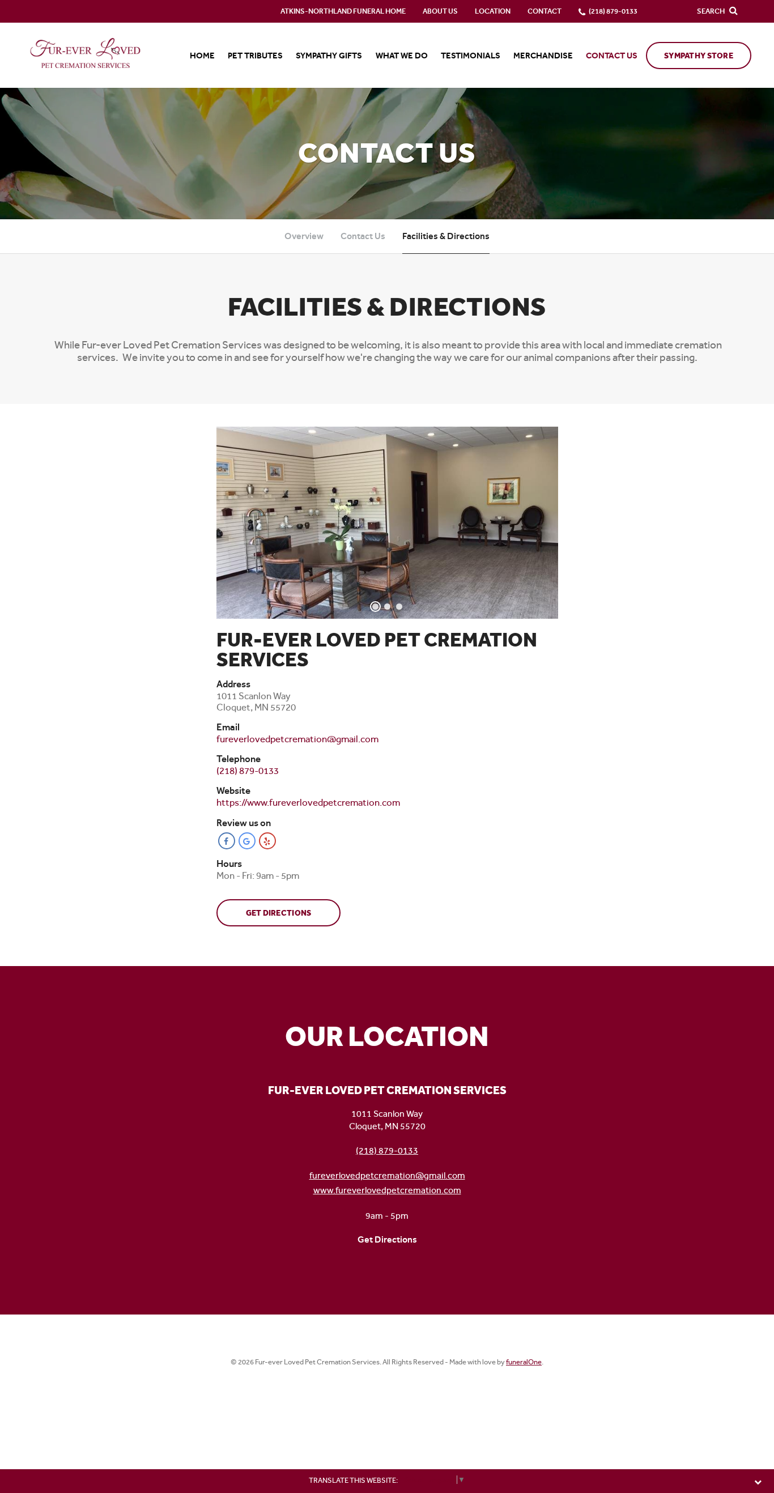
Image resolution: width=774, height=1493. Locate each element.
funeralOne (524, 1362)
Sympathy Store (698, 56)
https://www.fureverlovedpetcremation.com (308, 802)
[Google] (247, 840)
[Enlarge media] (387, 523)
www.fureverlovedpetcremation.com (387, 1190)
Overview (304, 236)
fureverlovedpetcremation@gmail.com (387, 1175)
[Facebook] (226, 840)
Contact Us (363, 236)
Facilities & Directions (446, 236)
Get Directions (279, 913)
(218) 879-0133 (387, 1150)
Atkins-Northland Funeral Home (343, 11)
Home (202, 55)
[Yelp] (267, 840)
